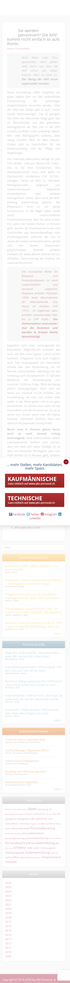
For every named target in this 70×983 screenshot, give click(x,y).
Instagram (50, 514)
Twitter (34, 514)
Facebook (19, 514)
